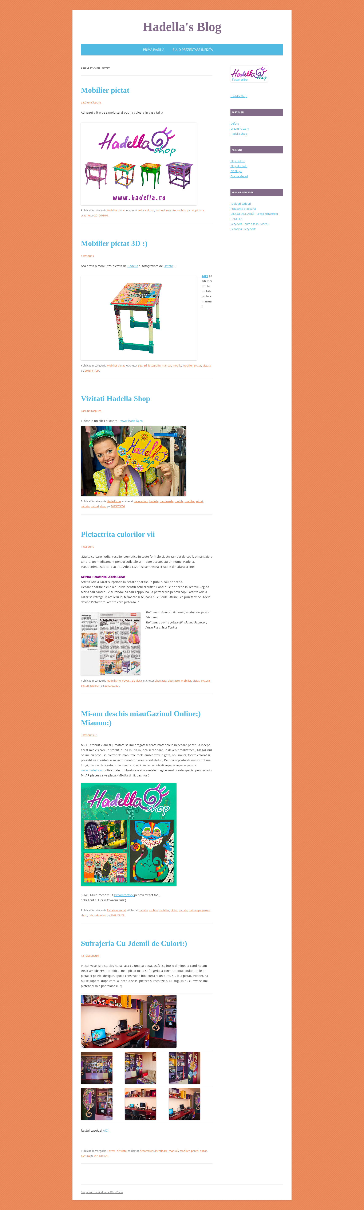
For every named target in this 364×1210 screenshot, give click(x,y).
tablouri (95, 686)
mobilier (187, 365)
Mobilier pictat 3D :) (114, 243)
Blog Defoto (237, 161)
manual (160, 210)
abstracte (174, 680)
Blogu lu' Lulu (238, 166)
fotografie (154, 365)
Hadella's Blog (182, 27)
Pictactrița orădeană (243, 209)
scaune (85, 215)
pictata (199, 210)
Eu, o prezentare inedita (193, 49)
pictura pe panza (199, 910)
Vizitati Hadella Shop (115, 398)
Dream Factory (239, 128)
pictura (205, 680)
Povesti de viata (132, 680)
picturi (95, 506)
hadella (153, 501)
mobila (181, 210)
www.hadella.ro (131, 421)
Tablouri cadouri (240, 203)
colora (142, 210)
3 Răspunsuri (89, 735)
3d (145, 365)
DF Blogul (236, 171)
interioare (161, 1151)
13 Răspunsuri (90, 956)
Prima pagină (153, 49)
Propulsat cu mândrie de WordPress (102, 1192)
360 (140, 365)
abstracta (161, 680)
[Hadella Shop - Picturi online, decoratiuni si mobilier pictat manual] (129, 885)
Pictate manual (116, 910)
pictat (190, 210)
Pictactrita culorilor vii (118, 534)
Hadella (132, 266)
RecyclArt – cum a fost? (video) (249, 224)
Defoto (168, 266)
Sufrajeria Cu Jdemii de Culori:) (134, 943)
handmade (166, 501)
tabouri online (97, 915)
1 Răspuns (87, 256)
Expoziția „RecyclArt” (243, 229)
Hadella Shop (238, 96)
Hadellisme (114, 501)
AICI (205, 276)
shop (103, 506)
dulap (150, 210)
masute (171, 210)
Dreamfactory (124, 895)
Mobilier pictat (105, 90)
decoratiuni (141, 501)
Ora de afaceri (239, 176)
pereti (194, 1151)
